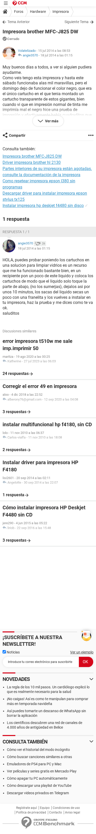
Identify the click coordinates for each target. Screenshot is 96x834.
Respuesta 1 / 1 (16, 232)
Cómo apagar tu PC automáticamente (37, 778)
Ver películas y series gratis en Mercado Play (42, 771)
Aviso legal (72, 812)
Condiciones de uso (66, 808)
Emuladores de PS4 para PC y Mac (34, 764)
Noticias (13, 652)
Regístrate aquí (26, 808)
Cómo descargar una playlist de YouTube (39, 785)
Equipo (45, 808)
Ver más (51, 121)
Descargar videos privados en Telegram (38, 793)
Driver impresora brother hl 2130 (32, 162)
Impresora (60, 11)
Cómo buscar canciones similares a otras (39, 757)
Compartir (17, 135)
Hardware (38, 11)
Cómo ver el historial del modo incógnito (38, 750)
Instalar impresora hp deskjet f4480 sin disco (43, 205)
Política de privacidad (31, 812)
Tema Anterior (18, 22)
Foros (18, 11)
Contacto (55, 812)
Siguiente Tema (77, 22)
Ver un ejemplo (81, 652)
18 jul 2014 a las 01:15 (56, 55)
